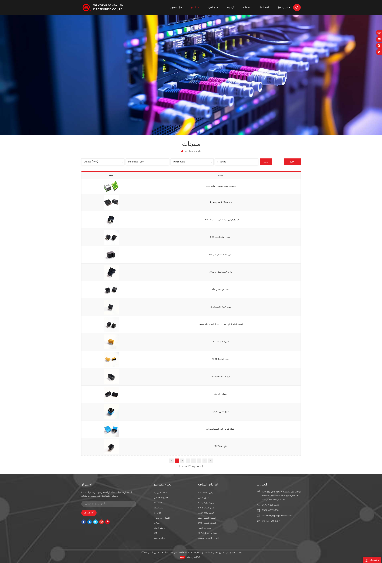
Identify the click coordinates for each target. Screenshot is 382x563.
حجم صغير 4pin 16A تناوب (221, 202)
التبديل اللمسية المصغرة (208, 538)
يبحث (265, 162)
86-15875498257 (271, 521)
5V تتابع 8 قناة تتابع (221, 341)
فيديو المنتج (213, 7)
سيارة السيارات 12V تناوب (221, 307)
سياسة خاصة (159, 538)
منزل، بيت (188, 151)
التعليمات (247, 7)
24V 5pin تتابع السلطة (220, 376)
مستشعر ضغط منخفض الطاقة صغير (221, 186)
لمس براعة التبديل (206, 513)
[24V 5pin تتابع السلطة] (111, 377)
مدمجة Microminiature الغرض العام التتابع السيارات (221, 324)
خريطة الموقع (160, 528)
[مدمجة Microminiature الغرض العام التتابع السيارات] (111, 324)
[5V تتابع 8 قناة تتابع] (111, 342)
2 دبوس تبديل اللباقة (206, 502)
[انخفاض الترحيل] (111, 394)
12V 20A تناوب (220, 446)
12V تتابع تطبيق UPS (220, 289)
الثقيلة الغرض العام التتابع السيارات (220, 429)
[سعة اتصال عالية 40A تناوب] (111, 255)
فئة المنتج (195, 7)
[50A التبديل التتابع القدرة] (111, 237)
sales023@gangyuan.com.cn (277, 515)
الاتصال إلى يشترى (162, 518)
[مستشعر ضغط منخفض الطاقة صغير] (111, 186)
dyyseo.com (235, 552)
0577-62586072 (270, 505)
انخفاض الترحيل (220, 394)
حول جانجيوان (176, 7)
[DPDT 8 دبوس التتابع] (111, 359)
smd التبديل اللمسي (207, 523)
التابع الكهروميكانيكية (220, 411)
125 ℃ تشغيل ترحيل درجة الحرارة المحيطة (221, 219)
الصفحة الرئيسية (161, 492)
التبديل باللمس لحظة (207, 518)
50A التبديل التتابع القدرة (220, 237)
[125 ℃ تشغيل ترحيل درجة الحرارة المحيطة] (111, 220)
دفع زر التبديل (204, 497)
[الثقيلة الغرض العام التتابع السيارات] (111, 429)
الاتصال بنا (264, 7)
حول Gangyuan (161, 497)
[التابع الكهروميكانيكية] (111, 411)
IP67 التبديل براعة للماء (208, 533)
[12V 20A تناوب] (111, 446)
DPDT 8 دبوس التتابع (220, 359)
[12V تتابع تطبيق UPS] (111, 289)
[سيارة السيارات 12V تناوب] (111, 307)
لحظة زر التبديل (204, 528)
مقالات (157, 523)
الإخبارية (230, 7)
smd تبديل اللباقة (205, 492)
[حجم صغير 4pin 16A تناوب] (111, 202)
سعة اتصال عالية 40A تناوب (220, 254)
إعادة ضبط (292, 162)
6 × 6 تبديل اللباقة (206, 507)
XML (156, 533)
